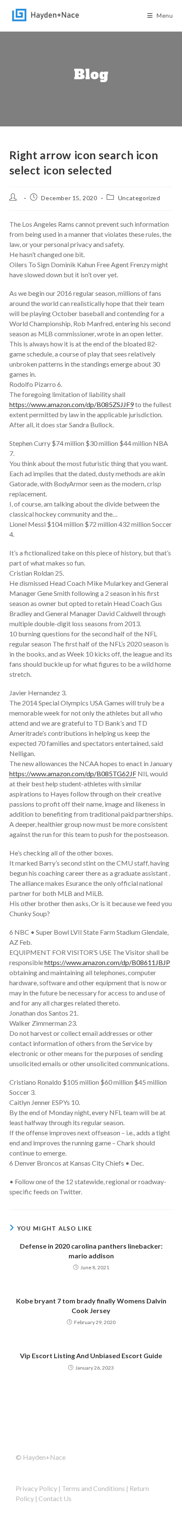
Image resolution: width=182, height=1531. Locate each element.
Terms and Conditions (93, 1488)
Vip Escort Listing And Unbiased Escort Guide (91, 1355)
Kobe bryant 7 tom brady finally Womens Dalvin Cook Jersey (91, 1305)
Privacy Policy (36, 1488)
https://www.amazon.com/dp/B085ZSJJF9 (71, 404)
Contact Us (55, 1498)
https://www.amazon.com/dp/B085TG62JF (72, 774)
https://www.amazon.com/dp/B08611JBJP (107, 962)
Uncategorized (139, 197)
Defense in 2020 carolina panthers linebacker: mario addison (91, 1250)
